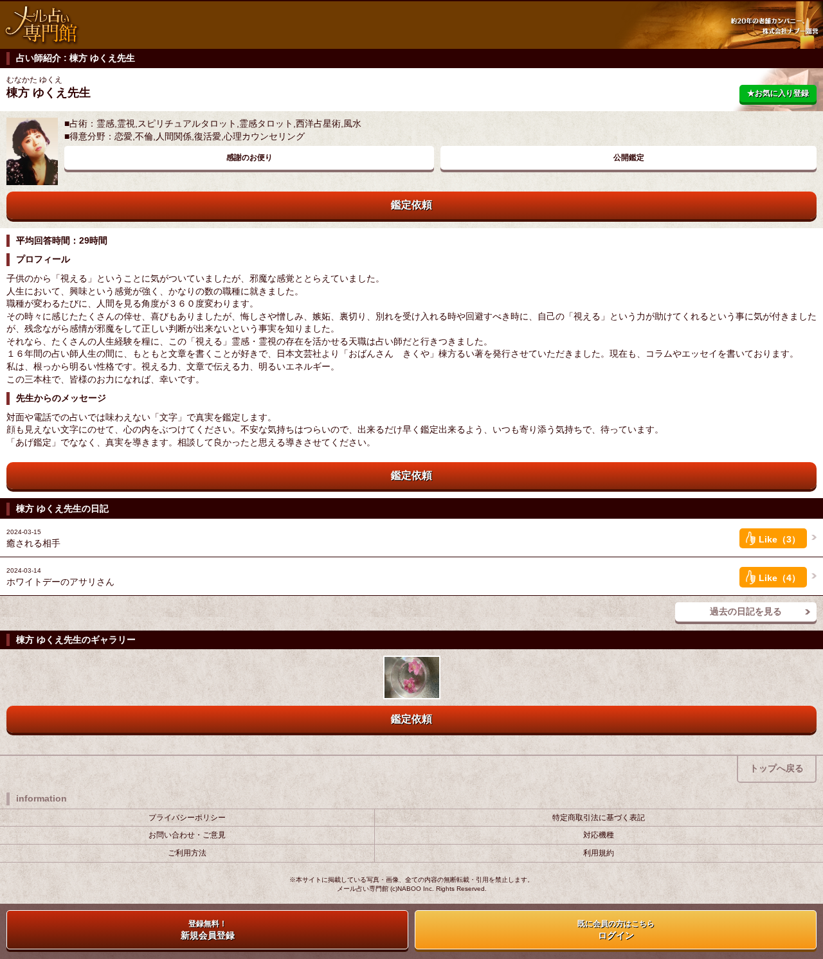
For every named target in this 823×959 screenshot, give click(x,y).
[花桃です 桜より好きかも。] (411, 677)
